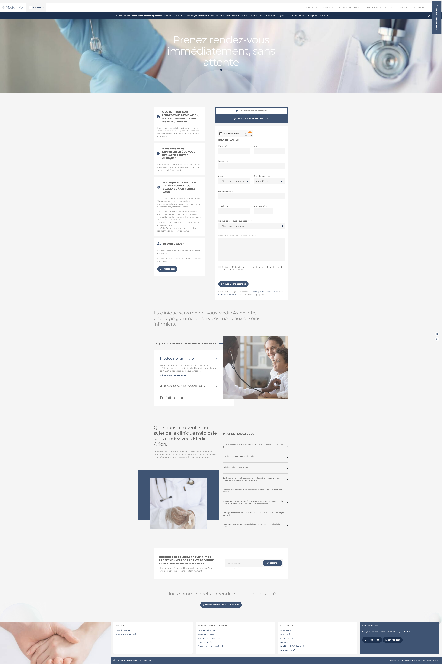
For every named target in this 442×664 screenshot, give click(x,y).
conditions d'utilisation (228, 295)
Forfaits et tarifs (419, 7)
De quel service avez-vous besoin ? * (235, 221)
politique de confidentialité (265, 292)
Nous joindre (285, 630)
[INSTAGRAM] (437, 339)
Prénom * (222, 146)
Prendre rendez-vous (437, 18)
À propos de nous (287, 638)
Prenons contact (370, 625)
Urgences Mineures (331, 7)
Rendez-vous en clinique (254, 111)
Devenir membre (312, 7)
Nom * (256, 146)
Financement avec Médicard (210, 646)
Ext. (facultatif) (260, 206)
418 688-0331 (373, 640)
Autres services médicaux (396, 7)
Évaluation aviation (373, 7)
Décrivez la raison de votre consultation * (237, 236)
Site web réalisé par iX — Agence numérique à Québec (414, 660)
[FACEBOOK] (437, 334)
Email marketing (230, 568)
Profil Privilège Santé (125, 634)
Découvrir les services (173, 375)
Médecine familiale (351, 7)
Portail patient (286, 650)
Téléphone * (223, 206)
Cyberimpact (239, 568)
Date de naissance (262, 176)
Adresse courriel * (226, 191)
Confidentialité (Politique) (291, 646)
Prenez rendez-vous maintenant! (222, 605)
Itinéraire (284, 634)
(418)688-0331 (168, 269)
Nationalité (223, 161)
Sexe (220, 176)
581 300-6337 (393, 640)
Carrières (284, 642)
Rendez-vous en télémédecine (253, 119)
